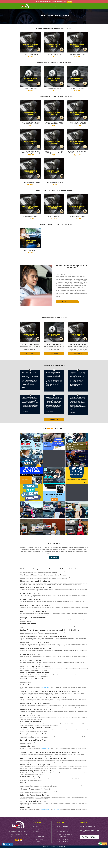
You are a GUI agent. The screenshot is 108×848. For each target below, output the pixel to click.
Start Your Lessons (67, 302)
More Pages (70, 6)
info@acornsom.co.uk (45, 809)
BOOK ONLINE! (30, 353)
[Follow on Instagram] (21, 840)
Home (41, 6)
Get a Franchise (48, 6)
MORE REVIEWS (54, 419)
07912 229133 (56, 809)
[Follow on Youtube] (18, 840)
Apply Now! (54, 557)
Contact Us (84, 6)
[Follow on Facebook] (16, 840)
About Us (78, 6)
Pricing (54, 6)
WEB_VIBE (62, 846)
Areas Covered (62, 6)
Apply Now (70, 1)
